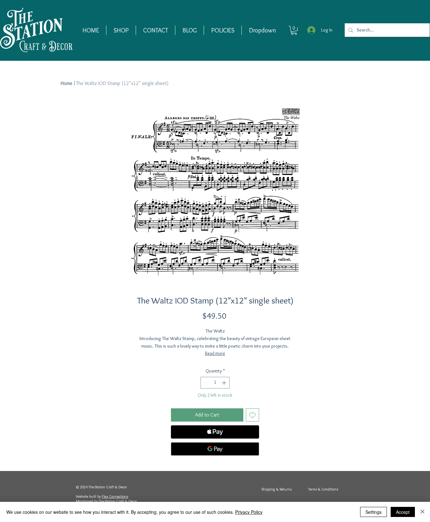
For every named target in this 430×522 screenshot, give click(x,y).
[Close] (422, 512)
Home (66, 83)
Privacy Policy (249, 512)
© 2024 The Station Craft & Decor (101, 487)
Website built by (89, 496)
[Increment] (225, 382)
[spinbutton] (215, 382)
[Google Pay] (215, 449)
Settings (373, 512)
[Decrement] (205, 382)
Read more (215, 353)
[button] (121, 30)
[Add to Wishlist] (252, 415)
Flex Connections (115, 496)
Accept (403, 512)
